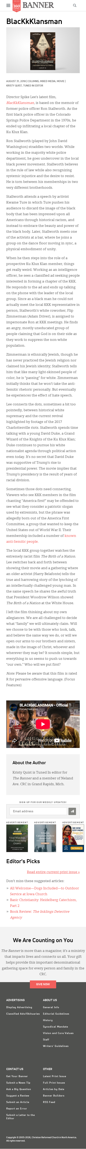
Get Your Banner (17, 1076)
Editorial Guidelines (56, 1014)
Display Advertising (19, 1007)
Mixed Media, (48, 81)
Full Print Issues (54, 1083)
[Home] (38, 5)
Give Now (43, 984)
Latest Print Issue (54, 1076)
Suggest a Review (17, 1096)
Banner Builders (53, 1096)
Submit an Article (17, 1102)
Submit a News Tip (18, 1083)
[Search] (74, 5)
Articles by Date (53, 1089)
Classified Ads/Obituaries (23, 1014)
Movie (60, 81)
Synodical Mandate (55, 1027)
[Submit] (72, 811)
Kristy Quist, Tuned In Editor (24, 86)
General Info (51, 1007)
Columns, (34, 81)
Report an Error (16, 1109)
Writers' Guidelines (56, 1046)
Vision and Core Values (58, 1033)
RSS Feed (49, 1102)
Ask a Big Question (18, 1089)
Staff (46, 1040)
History (48, 1020)
